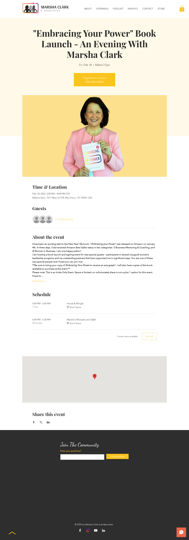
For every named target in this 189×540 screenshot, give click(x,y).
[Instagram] (88, 530)
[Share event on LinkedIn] (48, 422)
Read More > (39, 281)
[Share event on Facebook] (33, 422)
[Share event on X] (41, 422)
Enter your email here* (70, 451)
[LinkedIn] (103, 530)
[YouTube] (96, 530)
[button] (88, 9)
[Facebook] (80, 530)
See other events (94, 81)
